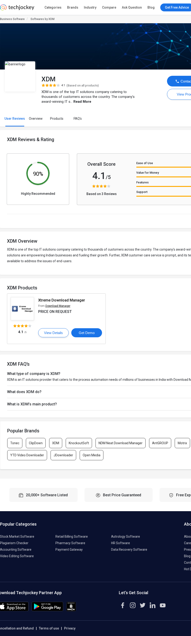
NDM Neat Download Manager (121, 443)
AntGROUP (160, 443)
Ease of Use (144, 163)
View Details (53, 333)
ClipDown (36, 443)
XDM (55, 443)
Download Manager (57, 306)
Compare (109, 7)
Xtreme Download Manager (61, 300)
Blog (151, 7)
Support (141, 192)
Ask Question (132, 7)
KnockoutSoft (79, 443)
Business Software (12, 19)
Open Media (91, 455)
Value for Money (147, 172)
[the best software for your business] (17, 9)
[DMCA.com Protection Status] (71, 610)
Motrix (182, 443)
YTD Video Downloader (27, 455)
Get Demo (87, 333)
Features (142, 182)
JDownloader (63, 455)
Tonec (14, 443)
